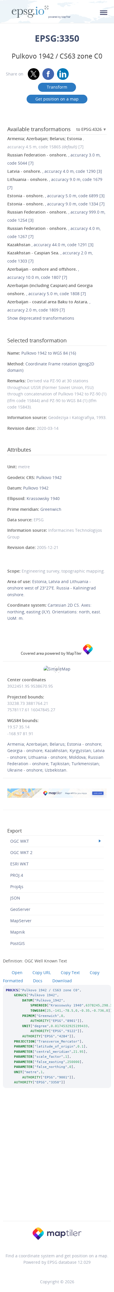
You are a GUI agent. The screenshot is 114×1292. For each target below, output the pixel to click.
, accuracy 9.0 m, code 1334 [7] (56, 204)
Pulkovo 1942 (49, 477)
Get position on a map (57, 99)
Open (17, 972)
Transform (57, 87)
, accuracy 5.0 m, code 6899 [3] (56, 195)
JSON (15, 898)
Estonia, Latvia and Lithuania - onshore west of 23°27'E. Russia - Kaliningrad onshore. (51, 588)
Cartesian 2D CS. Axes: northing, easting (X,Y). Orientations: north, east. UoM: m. (54, 611)
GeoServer (20, 909)
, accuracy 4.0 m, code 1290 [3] (54, 171)
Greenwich (50, 509)
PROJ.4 (16, 875)
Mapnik (17, 932)
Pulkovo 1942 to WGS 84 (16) (48, 353)
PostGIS (17, 943)
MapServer (21, 920)
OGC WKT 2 (21, 852)
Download (62, 980)
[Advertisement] (57, 1162)
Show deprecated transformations (40, 318)
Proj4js (16, 886)
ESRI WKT (19, 864)
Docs (37, 980)
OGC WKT (19, 841)
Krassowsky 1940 (43, 498)
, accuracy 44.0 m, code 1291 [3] (50, 244)
